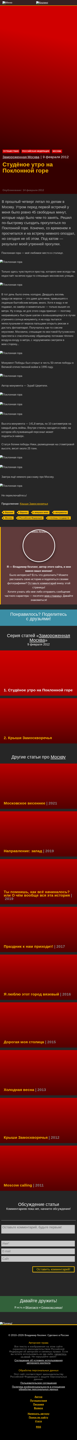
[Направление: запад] (38, 834)
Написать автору (38, 1413)
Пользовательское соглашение (38, 1382)
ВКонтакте (31, 1307)
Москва (57, 151)
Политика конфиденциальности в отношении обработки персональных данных (38, 1388)
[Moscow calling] (38, 1168)
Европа (23, 512)
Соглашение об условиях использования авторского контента (39, 1361)
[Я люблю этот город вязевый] (38, 977)
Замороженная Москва (21, 157)
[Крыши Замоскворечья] (38, 720)
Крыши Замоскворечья (34, 503)
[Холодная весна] (38, 1072)
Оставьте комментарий (42, 583)
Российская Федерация (35, 151)
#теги (38, 1421)
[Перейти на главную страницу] (39, 2)
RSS (38, 1427)
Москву (58, 756)
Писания (38, 1404)
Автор (38, 1396)
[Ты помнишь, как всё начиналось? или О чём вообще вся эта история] (38, 881)
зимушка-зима (41, 512)
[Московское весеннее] (38, 786)
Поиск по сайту (38, 1417)
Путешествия (11, 151)
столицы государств (59, 518)
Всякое (38, 1408)
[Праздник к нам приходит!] (38, 929)
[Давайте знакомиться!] (39, 545)
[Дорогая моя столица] (38, 1025)
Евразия (9, 512)
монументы (61, 512)
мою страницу (52, 595)
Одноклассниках (51, 1307)
